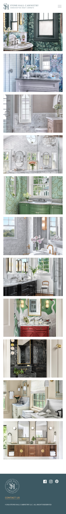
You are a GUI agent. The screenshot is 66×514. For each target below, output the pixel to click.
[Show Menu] (59, 6)
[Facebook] (45, 482)
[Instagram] (51, 482)
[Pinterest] (56, 481)
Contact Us (12, 497)
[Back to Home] (21, 6)
